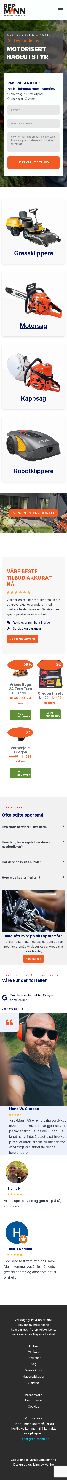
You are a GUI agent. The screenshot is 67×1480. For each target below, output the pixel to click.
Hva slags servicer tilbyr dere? (24, 827)
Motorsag (17, 94)
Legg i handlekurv (23, 715)
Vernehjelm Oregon (20, 750)
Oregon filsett (50, 693)
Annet (31, 98)
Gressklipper (35, 94)
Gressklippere (33, 253)
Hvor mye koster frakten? (21, 877)
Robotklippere (33, 471)
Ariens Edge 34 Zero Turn (20, 686)
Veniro (49, 1464)
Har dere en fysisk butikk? (21, 862)
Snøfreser (17, 98)
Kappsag (33, 398)
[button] (33, 830)
